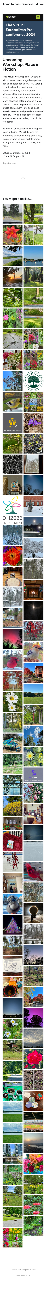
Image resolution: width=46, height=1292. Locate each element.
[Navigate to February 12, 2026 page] (33, 527)
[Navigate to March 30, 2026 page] (33, 444)
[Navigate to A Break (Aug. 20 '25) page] (33, 756)
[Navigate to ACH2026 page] (12, 423)
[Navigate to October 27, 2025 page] (33, 673)
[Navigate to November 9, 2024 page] (33, 976)
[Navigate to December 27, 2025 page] (33, 590)
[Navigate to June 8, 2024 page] (12, 1217)
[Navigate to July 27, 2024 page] (33, 1143)
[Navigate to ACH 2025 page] (33, 774)
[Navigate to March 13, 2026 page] (12, 485)
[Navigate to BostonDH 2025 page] (12, 823)
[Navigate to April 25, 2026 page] (12, 402)
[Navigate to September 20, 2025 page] (12, 723)
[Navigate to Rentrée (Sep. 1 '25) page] (12, 743)
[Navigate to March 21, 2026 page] (12, 464)
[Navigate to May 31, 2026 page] (12, 339)
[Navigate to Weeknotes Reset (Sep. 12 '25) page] (33, 736)
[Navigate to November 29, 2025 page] (12, 618)
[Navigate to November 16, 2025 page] (12, 639)
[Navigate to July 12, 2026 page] (12, 277)
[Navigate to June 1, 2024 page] (33, 1226)
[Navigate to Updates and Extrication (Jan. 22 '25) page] (33, 871)
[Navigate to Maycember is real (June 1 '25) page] (12, 785)
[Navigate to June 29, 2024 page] (33, 1184)
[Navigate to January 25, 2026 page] (33, 548)
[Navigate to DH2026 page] (12, 510)
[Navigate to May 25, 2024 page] (12, 1237)
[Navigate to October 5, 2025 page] (12, 702)
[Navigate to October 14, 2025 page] (33, 694)
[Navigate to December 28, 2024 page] (12, 904)
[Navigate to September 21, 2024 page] (12, 1050)
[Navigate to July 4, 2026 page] (33, 277)
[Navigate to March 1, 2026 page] (33, 485)
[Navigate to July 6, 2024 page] (12, 1175)
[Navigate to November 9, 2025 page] (33, 652)
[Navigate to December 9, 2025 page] (33, 610)
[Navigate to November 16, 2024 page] (12, 966)
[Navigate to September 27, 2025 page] (33, 715)
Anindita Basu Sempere (18, 4)
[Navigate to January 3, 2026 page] (12, 576)
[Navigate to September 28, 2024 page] (33, 1038)
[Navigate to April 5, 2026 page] (12, 444)
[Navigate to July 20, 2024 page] (12, 1154)
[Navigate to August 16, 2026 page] (33, 214)
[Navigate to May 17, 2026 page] (12, 360)
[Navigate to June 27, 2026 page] (12, 297)
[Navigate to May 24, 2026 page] (33, 339)
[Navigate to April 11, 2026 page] (33, 423)
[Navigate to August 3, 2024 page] (33, 1122)
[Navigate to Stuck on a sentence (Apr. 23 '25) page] (33, 793)
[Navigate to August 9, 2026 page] (12, 235)
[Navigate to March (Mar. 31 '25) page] (33, 832)
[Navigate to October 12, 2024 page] (33, 1018)
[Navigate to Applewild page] (33, 381)
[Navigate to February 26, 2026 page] (33, 506)
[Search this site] (37, 4)
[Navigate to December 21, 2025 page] (12, 597)
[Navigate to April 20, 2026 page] (33, 402)
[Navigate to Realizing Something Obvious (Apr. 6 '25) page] (33, 814)
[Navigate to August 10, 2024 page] (12, 1133)
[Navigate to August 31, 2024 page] (33, 1080)
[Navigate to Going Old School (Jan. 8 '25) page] (33, 892)
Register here (9, 163)
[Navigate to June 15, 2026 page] (12, 318)
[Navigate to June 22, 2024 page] (12, 1196)
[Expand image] (18, 220)
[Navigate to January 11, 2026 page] (33, 569)
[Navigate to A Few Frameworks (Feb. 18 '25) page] (33, 851)
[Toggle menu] (42, 4)
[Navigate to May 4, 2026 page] (12, 381)
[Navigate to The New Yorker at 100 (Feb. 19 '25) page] (12, 841)
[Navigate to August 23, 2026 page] (12, 214)
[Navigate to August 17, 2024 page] (33, 1101)
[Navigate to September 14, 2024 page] (33, 1059)
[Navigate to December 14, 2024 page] (12, 925)
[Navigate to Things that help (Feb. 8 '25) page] (12, 862)
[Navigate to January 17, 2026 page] (12, 556)
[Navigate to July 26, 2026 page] (12, 256)
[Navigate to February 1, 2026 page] (12, 535)
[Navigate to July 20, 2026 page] (33, 256)
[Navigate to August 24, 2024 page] (12, 1091)
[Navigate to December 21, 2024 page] (33, 913)
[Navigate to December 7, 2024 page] (33, 934)
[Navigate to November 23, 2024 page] (33, 955)
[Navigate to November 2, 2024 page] (12, 987)
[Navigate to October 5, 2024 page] (12, 1029)
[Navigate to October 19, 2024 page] (12, 1008)
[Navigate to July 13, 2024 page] (33, 1164)
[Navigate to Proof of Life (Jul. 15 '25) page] (12, 764)
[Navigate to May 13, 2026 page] (33, 360)
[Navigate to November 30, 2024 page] (12, 945)
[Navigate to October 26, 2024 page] (33, 997)
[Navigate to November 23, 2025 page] (33, 631)
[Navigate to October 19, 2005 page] (12, 681)
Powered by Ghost (23, 1275)
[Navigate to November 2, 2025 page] (12, 660)
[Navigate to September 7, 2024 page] (12, 1071)
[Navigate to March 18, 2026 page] (33, 464)
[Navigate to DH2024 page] (12, 1112)
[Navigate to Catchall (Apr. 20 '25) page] (12, 806)
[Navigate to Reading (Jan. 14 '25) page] (12, 883)
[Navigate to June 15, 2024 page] (33, 1205)
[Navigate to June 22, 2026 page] (33, 297)
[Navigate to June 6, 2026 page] (33, 318)
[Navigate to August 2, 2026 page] (33, 235)
